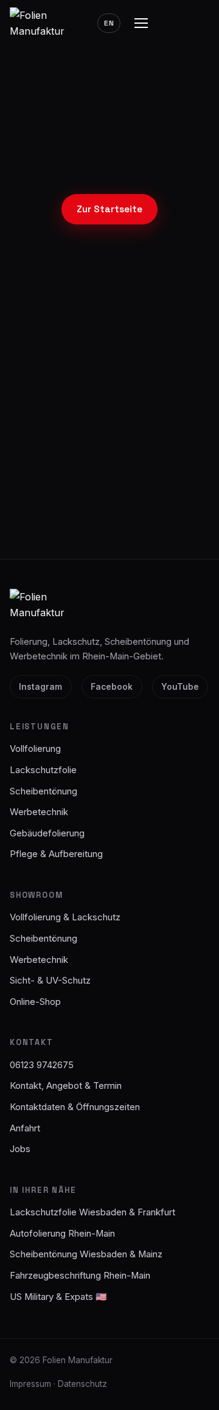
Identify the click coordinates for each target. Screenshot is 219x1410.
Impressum (30, 1384)
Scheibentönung (43, 791)
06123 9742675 (109, 522)
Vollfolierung (35, 748)
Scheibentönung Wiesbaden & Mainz (86, 1254)
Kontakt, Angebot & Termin (66, 1085)
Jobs (20, 1149)
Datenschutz (82, 1384)
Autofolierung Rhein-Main (62, 1233)
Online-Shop (35, 1001)
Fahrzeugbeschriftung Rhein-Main (80, 1275)
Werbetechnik (39, 812)
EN (109, 23)
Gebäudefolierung (47, 833)
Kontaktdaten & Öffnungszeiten (75, 1107)
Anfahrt (25, 1128)
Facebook (112, 687)
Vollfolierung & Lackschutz (65, 917)
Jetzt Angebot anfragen (109, 476)
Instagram (40, 687)
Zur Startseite (109, 209)
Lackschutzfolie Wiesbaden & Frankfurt (92, 1212)
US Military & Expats (58, 1296)
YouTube (180, 687)
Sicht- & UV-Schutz (50, 980)
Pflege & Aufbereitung (56, 854)
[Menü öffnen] (141, 23)
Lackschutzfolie (43, 770)
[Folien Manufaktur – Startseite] (44, 23)
